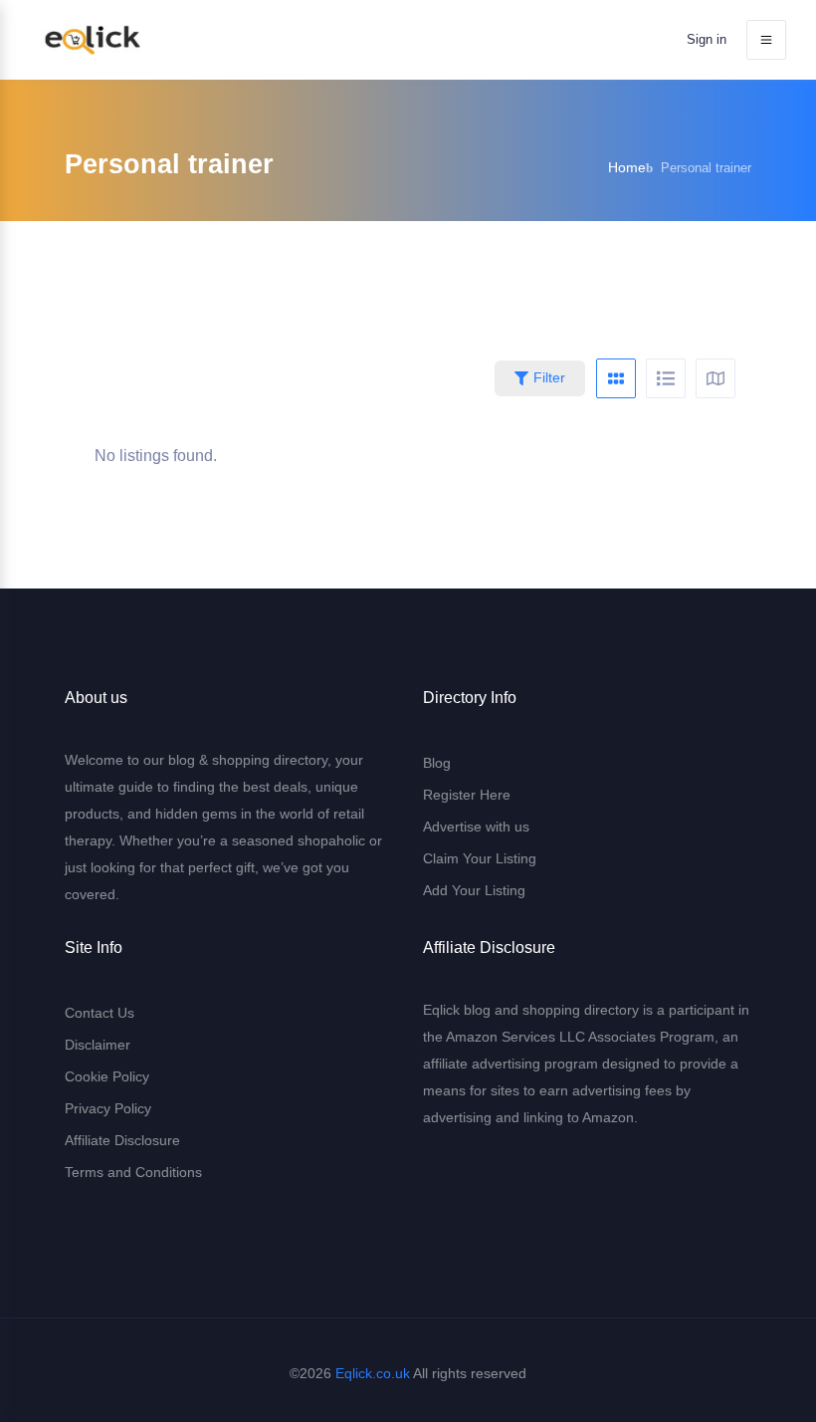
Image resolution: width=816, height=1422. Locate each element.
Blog (437, 763)
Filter (549, 377)
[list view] (666, 378)
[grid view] (616, 378)
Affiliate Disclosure (122, 1140)
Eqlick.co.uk (372, 1373)
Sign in (706, 39)
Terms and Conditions (133, 1172)
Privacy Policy (108, 1108)
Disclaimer (97, 1045)
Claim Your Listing (479, 858)
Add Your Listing (474, 890)
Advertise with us (476, 826)
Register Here (466, 795)
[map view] (715, 378)
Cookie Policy (107, 1076)
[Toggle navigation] (766, 40)
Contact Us (99, 1013)
